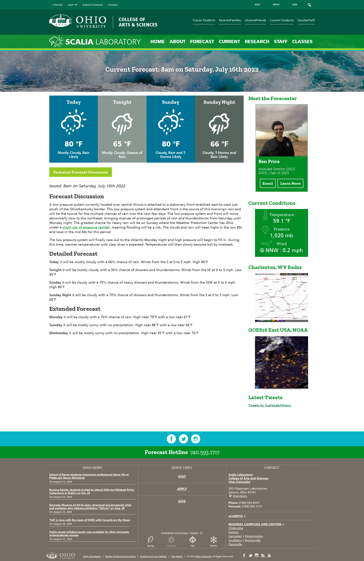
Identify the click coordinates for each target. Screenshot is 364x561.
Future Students (204, 20)
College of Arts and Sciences (248, 478)
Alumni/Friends (255, 20)
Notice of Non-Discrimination (120, 556)
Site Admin (177, 556)
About (177, 41)
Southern (235, 540)
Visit (182, 477)
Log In (71, 4)
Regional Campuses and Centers (256, 524)
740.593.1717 (204, 452)
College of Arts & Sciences (138, 22)
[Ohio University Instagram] (257, 555)
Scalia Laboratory (240, 474)
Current (229, 41)
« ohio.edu (57, 4)
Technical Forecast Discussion (80, 172)
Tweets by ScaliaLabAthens (269, 405)
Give (182, 501)
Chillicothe (235, 528)
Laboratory (103, 42)
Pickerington (254, 536)
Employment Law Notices (153, 556)
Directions (240, 496)
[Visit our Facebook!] (171, 438)
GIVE (294, 4)
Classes (302, 41)
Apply (182, 489)
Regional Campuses (93, 4)
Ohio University (239, 482)
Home (158, 41)
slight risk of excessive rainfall (86, 227)
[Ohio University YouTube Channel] (269, 555)
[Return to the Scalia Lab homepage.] (57, 41)
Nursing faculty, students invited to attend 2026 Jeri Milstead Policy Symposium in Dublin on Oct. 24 (91, 491)
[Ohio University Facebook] (244, 555)
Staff (280, 41)
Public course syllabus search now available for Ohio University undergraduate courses (89, 533)
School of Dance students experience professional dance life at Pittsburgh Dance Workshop (89, 476)
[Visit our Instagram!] (195, 438)
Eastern (233, 532)
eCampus (113, 4)
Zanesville (235, 544)
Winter (213, 545)
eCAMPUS (237, 516)
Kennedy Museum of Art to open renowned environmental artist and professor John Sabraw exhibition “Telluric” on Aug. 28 (90, 506)
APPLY (276, 4)
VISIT (257, 4)
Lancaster (235, 536)
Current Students (282, 20)
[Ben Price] (282, 155)
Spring (150, 545)
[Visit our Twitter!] (183, 438)
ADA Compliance (92, 556)
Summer (171, 545)
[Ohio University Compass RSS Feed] (263, 555)
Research (257, 41)
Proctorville (253, 540)
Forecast (202, 41)
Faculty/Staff (306, 20)
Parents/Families (230, 20)
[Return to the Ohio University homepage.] (77, 20)
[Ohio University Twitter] (250, 555)
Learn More (290, 183)
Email (268, 183)
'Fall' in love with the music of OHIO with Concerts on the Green (89, 520)
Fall (192, 545)
